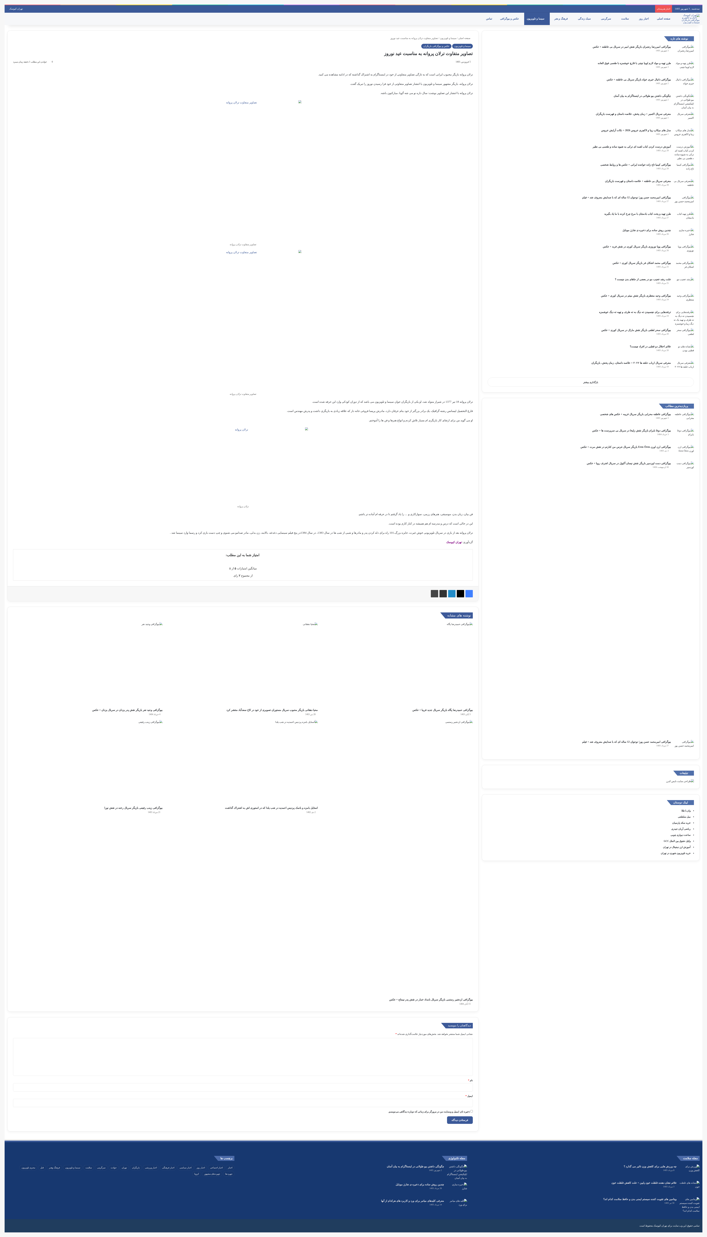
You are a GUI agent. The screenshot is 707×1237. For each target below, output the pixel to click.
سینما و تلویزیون (536, 18)
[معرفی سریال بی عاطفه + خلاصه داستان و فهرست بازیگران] (684, 186)
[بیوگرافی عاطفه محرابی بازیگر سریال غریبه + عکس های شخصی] (684, 419)
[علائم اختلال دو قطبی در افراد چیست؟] (684, 351)
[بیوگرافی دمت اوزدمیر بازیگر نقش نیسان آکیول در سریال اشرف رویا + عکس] (684, 599)
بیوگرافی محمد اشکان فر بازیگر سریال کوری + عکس (642, 263)
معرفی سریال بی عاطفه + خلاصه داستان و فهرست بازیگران (638, 181)
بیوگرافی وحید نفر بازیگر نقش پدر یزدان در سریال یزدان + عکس (127, 710)
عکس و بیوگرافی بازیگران (436, 46)
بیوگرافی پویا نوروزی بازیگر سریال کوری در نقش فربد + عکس (637, 246)
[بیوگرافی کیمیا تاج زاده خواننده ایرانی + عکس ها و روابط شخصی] (684, 170)
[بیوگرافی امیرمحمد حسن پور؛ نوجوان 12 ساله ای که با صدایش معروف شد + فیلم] (684, 202)
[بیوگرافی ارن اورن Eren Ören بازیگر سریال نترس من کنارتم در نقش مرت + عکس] (684, 452)
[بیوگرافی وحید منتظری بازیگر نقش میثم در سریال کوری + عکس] (684, 301)
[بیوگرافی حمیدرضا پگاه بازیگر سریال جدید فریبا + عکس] (398, 664)
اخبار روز (644, 18)
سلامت (625, 18)
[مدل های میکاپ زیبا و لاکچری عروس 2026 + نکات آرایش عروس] (684, 135)
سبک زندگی (585, 18)
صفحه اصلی (664, 18)
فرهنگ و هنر (561, 18)
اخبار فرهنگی (168, 1167)
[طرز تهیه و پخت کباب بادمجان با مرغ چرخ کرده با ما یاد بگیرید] (684, 219)
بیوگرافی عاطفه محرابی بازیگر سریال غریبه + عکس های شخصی (635, 414)
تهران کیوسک (16, 8)
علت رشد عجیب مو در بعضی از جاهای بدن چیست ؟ (643, 279)
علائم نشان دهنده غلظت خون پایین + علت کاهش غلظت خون (644, 1182)
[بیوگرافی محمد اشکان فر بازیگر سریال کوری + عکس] (684, 268)
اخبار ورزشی (151, 1167)
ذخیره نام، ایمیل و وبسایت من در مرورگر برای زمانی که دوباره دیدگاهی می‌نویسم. (429, 1111)
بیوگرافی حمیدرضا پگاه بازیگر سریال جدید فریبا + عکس (442, 710)
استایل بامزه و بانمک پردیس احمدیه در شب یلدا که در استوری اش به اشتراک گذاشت (271, 808)
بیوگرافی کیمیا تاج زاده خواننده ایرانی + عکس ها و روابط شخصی (635, 164)
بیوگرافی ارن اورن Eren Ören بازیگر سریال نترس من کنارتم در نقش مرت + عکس (626, 447)
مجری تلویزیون (28, 1167)
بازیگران (136, 1167)
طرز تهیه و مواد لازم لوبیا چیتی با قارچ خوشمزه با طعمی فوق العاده (634, 63)
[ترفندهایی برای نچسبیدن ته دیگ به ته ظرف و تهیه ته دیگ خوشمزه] (684, 318)
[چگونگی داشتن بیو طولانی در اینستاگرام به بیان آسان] (684, 101)
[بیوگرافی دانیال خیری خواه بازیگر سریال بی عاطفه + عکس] (684, 84)
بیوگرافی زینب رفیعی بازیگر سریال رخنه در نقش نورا (133, 808)
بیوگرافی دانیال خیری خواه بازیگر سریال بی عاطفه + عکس (639, 79)
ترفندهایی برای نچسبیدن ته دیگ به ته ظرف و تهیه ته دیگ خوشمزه (635, 312)
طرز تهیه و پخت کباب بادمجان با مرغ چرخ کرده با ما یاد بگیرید (637, 213)
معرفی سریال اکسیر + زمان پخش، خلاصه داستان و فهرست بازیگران (633, 114)
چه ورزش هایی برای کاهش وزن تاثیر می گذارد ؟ (650, 1166)
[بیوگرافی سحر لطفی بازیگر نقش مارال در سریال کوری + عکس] (684, 335)
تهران (124, 1167)
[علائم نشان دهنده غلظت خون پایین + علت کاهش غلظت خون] (689, 1188)
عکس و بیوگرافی (510, 18)
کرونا (196, 1174)
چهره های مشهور (212, 1174)
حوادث (114, 1167)
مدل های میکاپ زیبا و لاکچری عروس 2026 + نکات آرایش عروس (636, 130)
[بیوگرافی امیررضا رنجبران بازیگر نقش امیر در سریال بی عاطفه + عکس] (684, 52)
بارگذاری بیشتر (590, 382)
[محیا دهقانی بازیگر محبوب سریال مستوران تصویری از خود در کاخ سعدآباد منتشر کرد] (243, 664)
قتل (42, 1167)
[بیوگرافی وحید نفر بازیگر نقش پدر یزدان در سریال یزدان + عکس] (88, 664)
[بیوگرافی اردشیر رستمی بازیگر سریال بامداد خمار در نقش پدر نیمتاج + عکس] (398, 858)
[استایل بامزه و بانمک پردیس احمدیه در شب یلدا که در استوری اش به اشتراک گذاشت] (243, 762)
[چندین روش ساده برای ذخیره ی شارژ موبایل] (684, 235)
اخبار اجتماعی (216, 1167)
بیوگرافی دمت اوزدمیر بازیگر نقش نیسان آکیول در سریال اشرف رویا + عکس (629, 463)
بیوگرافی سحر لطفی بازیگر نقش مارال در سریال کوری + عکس (636, 330)
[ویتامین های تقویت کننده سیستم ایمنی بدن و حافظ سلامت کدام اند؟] (689, 1205)
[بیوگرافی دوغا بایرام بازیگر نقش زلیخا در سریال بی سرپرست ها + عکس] (684, 435)
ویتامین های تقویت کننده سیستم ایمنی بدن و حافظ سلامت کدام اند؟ (640, 1199)
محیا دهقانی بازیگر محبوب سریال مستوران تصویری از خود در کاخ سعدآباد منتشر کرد (272, 710)
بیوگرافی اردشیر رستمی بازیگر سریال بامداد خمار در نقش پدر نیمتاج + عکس (431, 999)
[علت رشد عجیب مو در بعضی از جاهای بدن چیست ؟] (684, 284)
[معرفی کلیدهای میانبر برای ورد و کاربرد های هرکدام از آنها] (457, 1206)
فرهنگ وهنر (54, 1167)
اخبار (230, 1167)
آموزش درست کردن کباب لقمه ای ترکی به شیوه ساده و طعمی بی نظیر (632, 146)
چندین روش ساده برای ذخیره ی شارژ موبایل (646, 230)
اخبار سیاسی (185, 1167)
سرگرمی (606, 18)
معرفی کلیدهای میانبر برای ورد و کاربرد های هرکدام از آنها (412, 1200)
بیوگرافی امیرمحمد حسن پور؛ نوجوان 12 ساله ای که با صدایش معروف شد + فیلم (626, 197)
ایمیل (469, 1096)
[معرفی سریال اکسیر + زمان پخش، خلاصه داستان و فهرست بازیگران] (684, 119)
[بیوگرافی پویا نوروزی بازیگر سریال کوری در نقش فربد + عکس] (684, 251)
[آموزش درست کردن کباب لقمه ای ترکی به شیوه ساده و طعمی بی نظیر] (684, 152)
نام (470, 1080)
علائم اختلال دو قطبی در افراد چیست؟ (650, 346)
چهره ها (228, 1174)
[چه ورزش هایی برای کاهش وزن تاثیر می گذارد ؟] (689, 1171)
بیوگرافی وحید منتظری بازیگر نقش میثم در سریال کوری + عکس (636, 295)
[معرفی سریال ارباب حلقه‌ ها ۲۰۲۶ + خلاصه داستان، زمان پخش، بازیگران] (684, 368)
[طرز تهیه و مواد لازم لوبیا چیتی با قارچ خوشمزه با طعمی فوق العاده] (684, 68)
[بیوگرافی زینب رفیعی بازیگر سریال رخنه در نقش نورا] (88, 762)
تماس (489, 18)
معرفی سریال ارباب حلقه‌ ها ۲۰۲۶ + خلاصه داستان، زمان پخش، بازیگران (631, 362)
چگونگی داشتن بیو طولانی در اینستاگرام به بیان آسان (642, 96)
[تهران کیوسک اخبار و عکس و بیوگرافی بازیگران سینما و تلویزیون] (689, 19)
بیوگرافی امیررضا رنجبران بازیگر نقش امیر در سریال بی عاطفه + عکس (632, 46)
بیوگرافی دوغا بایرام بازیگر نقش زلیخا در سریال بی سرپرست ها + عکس (631, 430)
